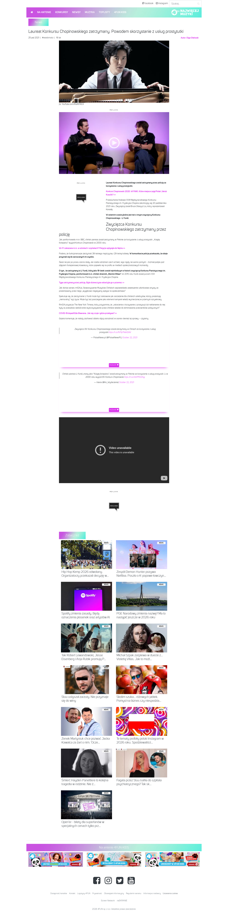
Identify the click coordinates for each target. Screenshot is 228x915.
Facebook (148, 3)
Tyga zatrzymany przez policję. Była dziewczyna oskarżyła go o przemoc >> (91, 283)
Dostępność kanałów (58, 893)
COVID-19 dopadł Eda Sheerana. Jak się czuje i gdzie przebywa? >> (88, 313)
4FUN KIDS (120, 12)
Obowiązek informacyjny (114, 893)
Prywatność (97, 893)
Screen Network (108, 901)
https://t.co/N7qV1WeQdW (120, 332)
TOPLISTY (104, 12)
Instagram (163, 3)
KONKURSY (61, 12)
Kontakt (72, 893)
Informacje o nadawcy (152, 893)
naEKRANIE (122, 901)
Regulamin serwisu (133, 893)
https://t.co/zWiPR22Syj (134, 377)
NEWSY (76, 12)
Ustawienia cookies (170, 893)
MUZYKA (90, 12)
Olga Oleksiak (192, 38)
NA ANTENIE (44, 12)
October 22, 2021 (129, 338)
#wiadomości (47, 38)
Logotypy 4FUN (83, 893)
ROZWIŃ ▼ (114, 365)
